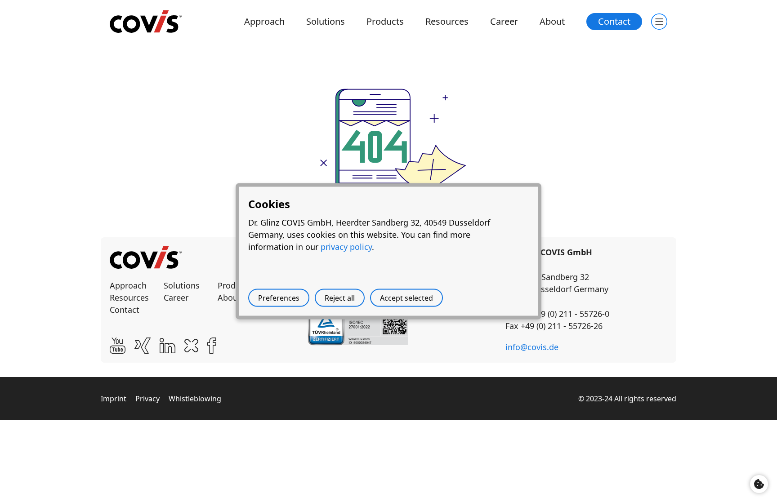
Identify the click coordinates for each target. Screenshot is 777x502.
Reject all (340, 297)
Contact (614, 21)
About (552, 21)
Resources (447, 21)
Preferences (278, 297)
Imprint (113, 399)
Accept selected (406, 297)
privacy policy (346, 246)
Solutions (325, 21)
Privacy (147, 399)
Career (504, 21)
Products (385, 21)
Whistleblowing (195, 399)
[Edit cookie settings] (759, 484)
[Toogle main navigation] (659, 21)
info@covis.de (531, 347)
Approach (264, 21)
